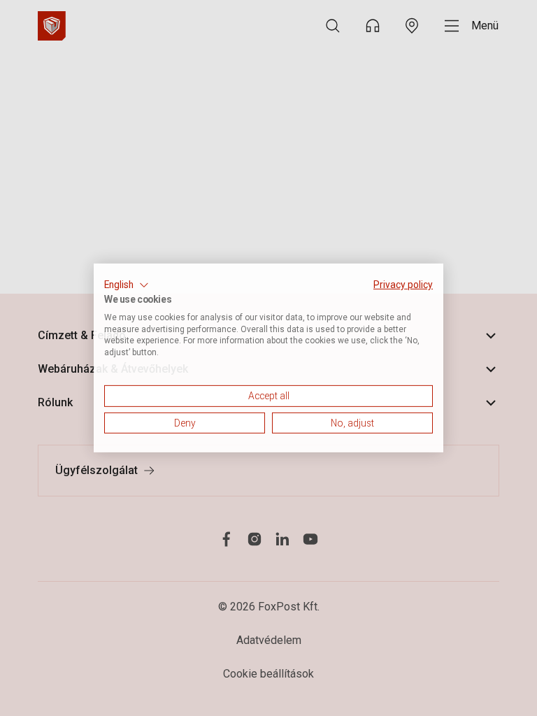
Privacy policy (403, 284)
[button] (126, 285)
